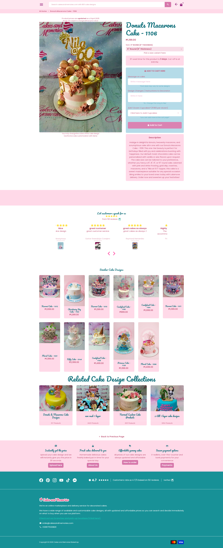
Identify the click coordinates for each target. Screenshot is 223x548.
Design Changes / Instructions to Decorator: (149, 90)
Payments (167, 465)
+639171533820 (47, 527)
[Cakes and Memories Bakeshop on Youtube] (61, 480)
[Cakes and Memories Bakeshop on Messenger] (75, 480)
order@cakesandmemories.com (56, 523)
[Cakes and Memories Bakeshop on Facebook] (41, 480)
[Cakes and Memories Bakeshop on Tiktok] (68, 480)
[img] (111, 216)
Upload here (56, 465)
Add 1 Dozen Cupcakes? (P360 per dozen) (148, 107)
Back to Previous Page (111, 436)
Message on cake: (136, 76)
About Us (93, 465)
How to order (130, 462)
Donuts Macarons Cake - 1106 (63, 11)
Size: (139, 44)
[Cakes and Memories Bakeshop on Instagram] (55, 480)
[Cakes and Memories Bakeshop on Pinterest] (48, 480)
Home (43, 11)
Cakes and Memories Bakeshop (66, 542)
